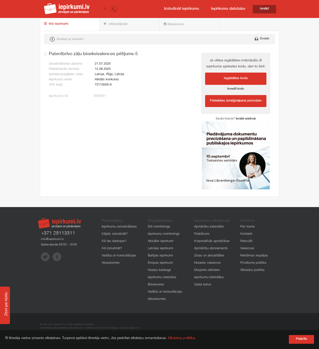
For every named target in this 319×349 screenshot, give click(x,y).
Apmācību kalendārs (209, 227)
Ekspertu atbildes (207, 270)
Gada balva (202, 284)
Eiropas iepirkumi (160, 263)
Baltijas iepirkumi (160, 255)
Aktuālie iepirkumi (160, 241)
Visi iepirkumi (58, 24)
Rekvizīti (246, 241)
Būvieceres (175, 24)
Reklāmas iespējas (254, 255)
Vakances (247, 248)
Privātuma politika (253, 263)
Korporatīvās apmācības (212, 241)
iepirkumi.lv (67, 8)
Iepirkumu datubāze (228, 9)
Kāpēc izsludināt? (115, 234)
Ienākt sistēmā (246, 118)
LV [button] (105, 8)
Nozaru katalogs (159, 270)
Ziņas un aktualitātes (209, 255)
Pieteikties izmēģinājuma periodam (235, 101)
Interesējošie (118, 24)
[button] (114, 9)
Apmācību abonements (211, 248)
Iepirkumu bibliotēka (209, 277)
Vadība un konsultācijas (119, 255)
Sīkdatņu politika (252, 270)
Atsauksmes (111, 263)
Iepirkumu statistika (162, 277)
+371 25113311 (58, 233)
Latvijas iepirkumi (160, 248)
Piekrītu (301, 339)
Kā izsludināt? (112, 248)
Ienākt (264, 8)
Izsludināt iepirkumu (181, 9)
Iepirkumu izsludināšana (119, 227)
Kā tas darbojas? (114, 241)
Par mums (247, 227)
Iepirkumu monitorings (164, 234)
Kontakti (246, 234)
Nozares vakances (207, 263)
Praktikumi (201, 234)
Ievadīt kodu (235, 88)
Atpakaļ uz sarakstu (69, 39)
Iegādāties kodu (236, 78)
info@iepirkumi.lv (52, 239)
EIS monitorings (159, 227)
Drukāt (264, 38)
